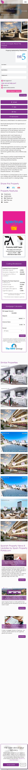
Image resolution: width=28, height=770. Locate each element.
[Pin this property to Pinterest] (18, 187)
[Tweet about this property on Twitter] (13, 187)
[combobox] (12, 330)
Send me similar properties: (9, 87)
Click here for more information (17, 759)
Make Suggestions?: (7, 80)
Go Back (15, 102)
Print (15, 112)
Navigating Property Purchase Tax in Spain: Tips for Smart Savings (14, 563)
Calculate (22, 335)
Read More (22, 579)
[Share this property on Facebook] (8, 187)
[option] (14, 31)
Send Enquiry (23, 95)
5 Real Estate (23, 50)
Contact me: (5, 85)
